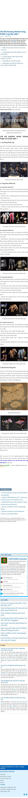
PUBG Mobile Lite (7, 589)
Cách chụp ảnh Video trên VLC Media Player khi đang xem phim (14, 629)
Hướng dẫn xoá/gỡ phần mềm (8, 789)
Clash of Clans (15, 654)
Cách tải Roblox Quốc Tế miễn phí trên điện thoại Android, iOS (14, 609)
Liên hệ (2, 782)
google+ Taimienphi (26, 794)
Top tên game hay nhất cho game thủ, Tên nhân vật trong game (14, 619)
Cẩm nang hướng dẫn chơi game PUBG (13, 593)
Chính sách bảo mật (5, 778)
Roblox (14, 689)
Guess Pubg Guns (7, 577)
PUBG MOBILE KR (7, 585)
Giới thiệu (2, 774)
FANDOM (5, 581)
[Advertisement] (14, 15)
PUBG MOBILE (13, 569)
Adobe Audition (13, 706)
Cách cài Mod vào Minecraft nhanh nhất (13, 614)
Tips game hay (8, 36)
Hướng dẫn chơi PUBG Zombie (11, 61)
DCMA (2, 780)
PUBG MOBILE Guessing (17, 559)
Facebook (24, 794)
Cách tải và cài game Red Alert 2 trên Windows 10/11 (14, 604)
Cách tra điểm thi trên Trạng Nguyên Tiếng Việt (13, 634)
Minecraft (23, 672)
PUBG (14, 42)
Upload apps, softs (5, 791)
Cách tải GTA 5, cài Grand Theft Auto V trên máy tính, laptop (14, 639)
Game (1, 36)
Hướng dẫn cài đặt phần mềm (8, 787)
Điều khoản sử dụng (5, 776)
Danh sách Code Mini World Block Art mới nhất (14, 624)
